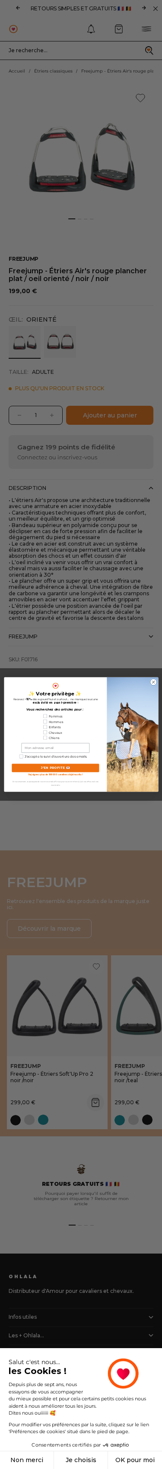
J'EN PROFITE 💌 (55, 768)
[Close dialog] (153, 682)
